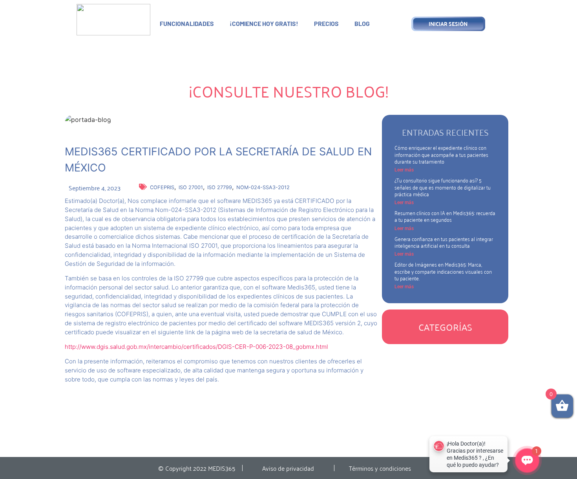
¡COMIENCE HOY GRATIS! (264, 23)
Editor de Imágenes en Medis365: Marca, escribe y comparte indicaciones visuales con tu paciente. (443, 271)
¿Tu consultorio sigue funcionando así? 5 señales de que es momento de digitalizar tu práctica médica (442, 187)
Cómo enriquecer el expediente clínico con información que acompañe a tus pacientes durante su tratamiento (441, 154)
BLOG (362, 23)
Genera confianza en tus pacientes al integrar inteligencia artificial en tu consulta (443, 242)
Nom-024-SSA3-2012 (263, 187)
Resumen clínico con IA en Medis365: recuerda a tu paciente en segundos (444, 216)
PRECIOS (326, 23)
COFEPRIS (162, 187)
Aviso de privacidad (288, 467)
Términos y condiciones (380, 467)
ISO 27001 (191, 187)
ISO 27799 (219, 187)
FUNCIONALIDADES (187, 23)
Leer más (404, 170)
